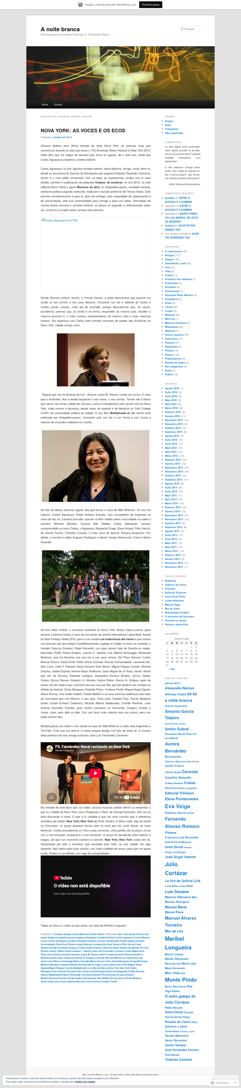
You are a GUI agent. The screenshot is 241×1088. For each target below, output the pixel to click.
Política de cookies (85, 1081)
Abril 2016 (171, 404)
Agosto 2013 (172, 531)
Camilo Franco (174, 766)
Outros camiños (174, 334)
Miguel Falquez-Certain (61, 968)
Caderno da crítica (175, 584)
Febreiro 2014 (173, 507)
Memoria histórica (175, 323)
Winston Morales (76, 981)
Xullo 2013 (171, 535)
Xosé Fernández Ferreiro (182, 1050)
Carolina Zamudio (76, 941)
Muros (168, 986)
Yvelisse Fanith (109, 981)
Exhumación (172, 291)
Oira (189, 986)
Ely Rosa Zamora (112, 944)
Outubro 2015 (173, 428)
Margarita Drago (127, 961)
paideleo (170, 198)
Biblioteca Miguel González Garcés (182, 761)
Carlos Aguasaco (124, 937)
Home (45, 104)
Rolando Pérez (99, 974)
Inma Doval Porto (175, 596)
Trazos (63, 981)
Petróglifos (171, 346)
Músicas (83, 934)
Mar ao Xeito (172, 608)
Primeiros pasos (150, 4)
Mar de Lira (174, 931)
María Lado (189, 963)
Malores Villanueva (178, 897)
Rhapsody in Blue (126, 971)
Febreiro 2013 (173, 555)
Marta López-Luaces (99, 964)
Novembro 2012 (174, 567)
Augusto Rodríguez (86, 937)
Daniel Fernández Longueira (181, 788)
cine (167, 267)
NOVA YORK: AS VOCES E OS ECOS (83, 130)
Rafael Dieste (174, 1012)
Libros (75, 934)
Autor (168, 125)
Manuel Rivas (174, 912)
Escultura (170, 287)
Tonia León (53, 981)
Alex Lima (123, 934)
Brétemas (170, 580)
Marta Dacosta (173, 963)
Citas (168, 271)
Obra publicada (174, 133)
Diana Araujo (76, 944)
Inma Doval (174, 846)
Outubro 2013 (173, 523)
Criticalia (170, 588)
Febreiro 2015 (173, 459)
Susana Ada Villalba (98, 978)
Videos (100, 934)
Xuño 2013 (171, 539)
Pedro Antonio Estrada (63, 971)
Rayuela (188, 1012)
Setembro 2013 (174, 527)
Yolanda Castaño (178, 1059)
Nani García (179, 986)
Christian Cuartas (95, 941)
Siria (194, 1022)
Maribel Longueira (60, 964)
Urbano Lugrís (187, 1031)
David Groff (62, 944)
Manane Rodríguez (177, 902)
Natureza (170, 330)
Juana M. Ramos (89, 954)
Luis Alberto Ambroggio (60, 961)
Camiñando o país (175, 263)
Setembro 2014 (174, 479)
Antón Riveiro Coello (175, 723)
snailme (169, 225)
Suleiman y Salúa (176, 1026)
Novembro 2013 (174, 519)
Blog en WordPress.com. (95, 1075)
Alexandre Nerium (179, 688)
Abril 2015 (171, 452)
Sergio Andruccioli (77, 978)
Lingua (169, 311)
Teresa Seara (117, 978)
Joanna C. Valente (81, 951)
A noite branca (60, 29)
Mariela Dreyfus (79, 964)
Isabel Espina (120, 947)
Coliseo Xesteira (174, 783)
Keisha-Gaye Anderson (61, 957)
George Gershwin (58, 947)
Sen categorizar (174, 366)
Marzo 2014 (172, 503)
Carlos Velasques (57, 941)
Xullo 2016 (171, 392)
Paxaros (169, 342)
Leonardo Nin (102, 957)
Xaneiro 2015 (173, 463)
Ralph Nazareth (107, 971)
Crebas (169, 275)
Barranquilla (173, 756)
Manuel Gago (172, 604)
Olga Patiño (172, 991)
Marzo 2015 (172, 455)
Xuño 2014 (171, 491)
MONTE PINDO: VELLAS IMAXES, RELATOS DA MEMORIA (181, 217)
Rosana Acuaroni (117, 974)
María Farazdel (82, 961)
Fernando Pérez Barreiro (179, 295)
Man (194, 897)
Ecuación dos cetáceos (178, 279)
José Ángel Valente (180, 856)
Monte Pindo (181, 979)
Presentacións (173, 358)
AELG (177, 683)
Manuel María (176, 906)
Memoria (170, 318)
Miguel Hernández (175, 968)
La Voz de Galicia (179, 880)
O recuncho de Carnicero (179, 616)
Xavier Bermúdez (176, 1040)
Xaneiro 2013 (173, 559)
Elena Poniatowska (181, 798)
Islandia (187, 847)
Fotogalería (171, 129)
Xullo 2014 (171, 487)
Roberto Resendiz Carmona (76, 974)
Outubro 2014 (173, 475)
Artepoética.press (66, 937)
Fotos (168, 303)
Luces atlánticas (174, 600)
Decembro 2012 (174, 563)
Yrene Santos (93, 981)
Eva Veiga (177, 806)
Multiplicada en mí (83, 968)
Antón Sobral (177, 728)
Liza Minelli (115, 957)
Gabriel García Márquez (178, 842)
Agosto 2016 (172, 388)
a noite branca (178, 700)
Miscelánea (171, 327)
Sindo (168, 370)
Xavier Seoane (175, 1045)
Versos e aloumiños (176, 624)
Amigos (59, 934)
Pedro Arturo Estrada (87, 971)
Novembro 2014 (174, 471)
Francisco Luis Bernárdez (181, 837)
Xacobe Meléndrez (177, 1035)
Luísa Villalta (186, 886)
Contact (58, 104)
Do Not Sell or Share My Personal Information (134, 1075)
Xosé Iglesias (172, 1054)
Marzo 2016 (172, 408)
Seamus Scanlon (58, 978)
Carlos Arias (173, 772)
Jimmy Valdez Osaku (60, 951)
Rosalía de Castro (175, 362)
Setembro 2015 (174, 432)
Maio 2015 (171, 448)
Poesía (92, 934)
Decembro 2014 (174, 467)
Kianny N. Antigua (84, 957)
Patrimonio (171, 338)
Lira (196, 880)
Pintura (169, 350)
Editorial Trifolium (175, 592)
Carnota (190, 771)
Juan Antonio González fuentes (63, 954)
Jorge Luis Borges (175, 852)
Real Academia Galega (177, 1017)
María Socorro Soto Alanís (104, 961)
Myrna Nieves (100, 968)
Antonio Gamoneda (176, 706)
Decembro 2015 (174, 420)
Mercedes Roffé (119, 964)
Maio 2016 (171, 400)
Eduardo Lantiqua (92, 944)
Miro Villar (172, 973)
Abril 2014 (171, 499)
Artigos (68, 934)
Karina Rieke (124, 954)
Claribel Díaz (113, 941)
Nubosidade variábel (177, 612)
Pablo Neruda (173, 1007)
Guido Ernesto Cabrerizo (99, 947)
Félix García (128, 944)
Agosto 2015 (172, 436)
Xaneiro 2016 (173, 416)
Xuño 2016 (171, 396)
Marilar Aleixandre (177, 959)
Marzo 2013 (172, 551)
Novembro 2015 (174, 424)
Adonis (169, 683)
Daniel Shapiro (128, 941)
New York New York (119, 968)
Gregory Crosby (76, 947)
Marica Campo (174, 954)
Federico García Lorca (179, 813)
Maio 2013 (171, 543)
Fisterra (170, 832)
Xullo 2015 (171, 439)
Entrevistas (171, 283)
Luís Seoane (177, 891)
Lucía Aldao (171, 886)
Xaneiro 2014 (173, 511)
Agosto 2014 (172, 483)
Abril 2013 (171, 547)
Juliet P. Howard (107, 954)
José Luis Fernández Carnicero (108, 951)
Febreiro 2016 (173, 412)
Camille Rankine (106, 937)
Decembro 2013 (174, 515)
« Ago (172, 669)
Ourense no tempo (176, 620)
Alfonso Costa (175, 694)
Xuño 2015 (171, 443)
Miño (183, 973)
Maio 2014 (171, 495)
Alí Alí (192, 694)
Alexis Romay (136, 934)
